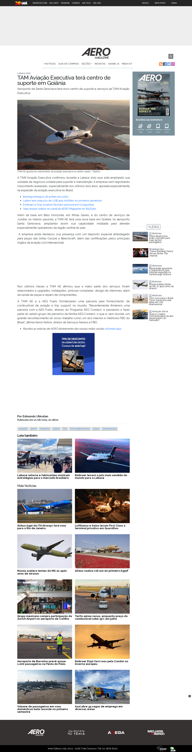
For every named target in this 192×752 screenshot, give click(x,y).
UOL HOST (54, 3)
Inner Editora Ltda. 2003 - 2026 (64, 748)
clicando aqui (113, 328)
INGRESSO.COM (40, 3)
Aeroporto (23, 429)
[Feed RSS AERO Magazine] (160, 63)
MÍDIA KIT (127, 63)
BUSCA (145, 3)
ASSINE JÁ (113, 63)
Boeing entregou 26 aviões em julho (46, 196)
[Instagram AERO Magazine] (173, 63)
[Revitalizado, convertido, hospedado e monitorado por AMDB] (173, 749)
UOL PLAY (86, 3)
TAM (65, 429)
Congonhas (44, 429)
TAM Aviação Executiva (79, 429)
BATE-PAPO (160, 3)
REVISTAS (100, 63)
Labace (96, 429)
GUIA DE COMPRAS (68, 63)
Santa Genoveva (109, 429)
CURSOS (76, 3)
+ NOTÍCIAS (49, 63)
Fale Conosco (89, 748)
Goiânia (56, 429)
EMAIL (174, 3)
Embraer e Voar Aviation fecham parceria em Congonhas (58, 204)
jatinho (33, 429)
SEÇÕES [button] (86, 63)
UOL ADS (97, 3)
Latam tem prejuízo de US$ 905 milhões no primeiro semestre (62, 200)
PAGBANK (65, 3)
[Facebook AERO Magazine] (164, 63)
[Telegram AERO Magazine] (169, 63)
